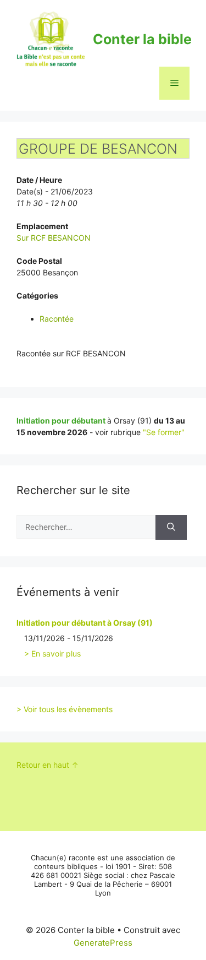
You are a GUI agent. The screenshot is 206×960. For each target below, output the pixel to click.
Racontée (57, 318)
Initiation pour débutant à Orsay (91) (84, 622)
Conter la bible (142, 39)
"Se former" (164, 432)
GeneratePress (103, 942)
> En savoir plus (52, 653)
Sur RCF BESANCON (53, 237)
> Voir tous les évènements (64, 709)
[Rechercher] (171, 527)
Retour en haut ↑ (47, 764)
